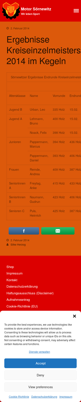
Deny (40, 375)
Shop (10, 266)
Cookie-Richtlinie (19, 396)
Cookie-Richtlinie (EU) (22, 306)
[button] (74, 316)
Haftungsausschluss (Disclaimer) (30, 293)
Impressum (65, 396)
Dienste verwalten (39, 351)
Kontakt (11, 279)
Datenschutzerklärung (44, 396)
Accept (41, 363)
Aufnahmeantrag (18, 299)
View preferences (40, 387)
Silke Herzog (18, 244)
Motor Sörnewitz (36, 9)
